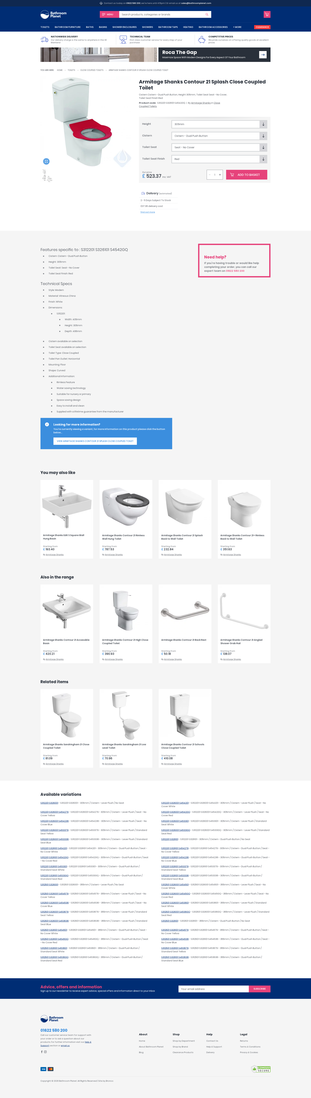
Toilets (44, 27)
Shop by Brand (180, 1046)
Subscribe (259, 988)
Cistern (147, 135)
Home (60, 70)
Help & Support (214, 1046)
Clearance (262, 27)
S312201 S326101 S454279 (175, 848)
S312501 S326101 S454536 (175, 939)
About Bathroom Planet (151, 1046)
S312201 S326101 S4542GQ (54, 857)
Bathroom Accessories (213, 27)
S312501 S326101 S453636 (175, 957)
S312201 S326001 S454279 (54, 812)
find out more (147, 212)
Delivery (210, 1052)
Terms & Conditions (250, 1046)
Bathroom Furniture (68, 27)
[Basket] (267, 14)
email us (65, 1045)
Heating (188, 27)
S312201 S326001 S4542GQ (175, 812)
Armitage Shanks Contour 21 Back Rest (183, 640)
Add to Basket (249, 175)
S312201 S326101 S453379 (175, 866)
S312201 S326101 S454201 (53, 848)
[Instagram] (45, 1052)
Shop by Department (184, 1041)
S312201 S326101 (169, 839)
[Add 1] (220, 174)
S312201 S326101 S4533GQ (54, 875)
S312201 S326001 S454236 (54, 821)
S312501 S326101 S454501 (53, 930)
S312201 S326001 (49, 803)
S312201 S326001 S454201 (175, 803)
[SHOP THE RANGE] (263, 54)
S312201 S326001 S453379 (54, 830)
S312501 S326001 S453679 (54, 911)
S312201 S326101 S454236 (175, 857)
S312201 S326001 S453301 (175, 821)
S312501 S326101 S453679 (175, 948)
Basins (103, 27)
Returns (244, 1041)
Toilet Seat (149, 147)
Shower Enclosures (124, 27)
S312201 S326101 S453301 (53, 866)
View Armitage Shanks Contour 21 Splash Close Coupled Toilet (95, 441)
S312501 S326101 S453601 (53, 948)
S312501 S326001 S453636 (54, 921)
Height (146, 124)
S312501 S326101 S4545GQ (54, 939)
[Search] (207, 14)
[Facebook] (41, 1052)
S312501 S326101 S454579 (175, 930)
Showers (147, 27)
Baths (89, 27)
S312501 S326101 (169, 921)
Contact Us (212, 1041)
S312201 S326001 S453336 (54, 839)
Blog (141, 1052)
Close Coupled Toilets (92, 70)
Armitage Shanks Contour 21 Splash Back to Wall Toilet (182, 537)
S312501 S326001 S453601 (175, 902)
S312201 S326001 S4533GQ (175, 830)
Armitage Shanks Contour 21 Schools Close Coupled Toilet (182, 746)
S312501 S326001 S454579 (54, 893)
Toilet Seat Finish (153, 159)
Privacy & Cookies (249, 1052)
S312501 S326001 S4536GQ (175, 911)
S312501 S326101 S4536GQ (54, 957)
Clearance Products (183, 1052)
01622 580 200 (133, 3)
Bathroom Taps (168, 27)
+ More (237, 27)
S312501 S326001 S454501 (175, 884)
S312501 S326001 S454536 (54, 902)
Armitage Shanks (201, 103)
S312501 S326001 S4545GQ (175, 893)
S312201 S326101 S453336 (175, 875)
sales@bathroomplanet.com (196, 3)
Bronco (109, 1081)
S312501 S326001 (49, 884)
